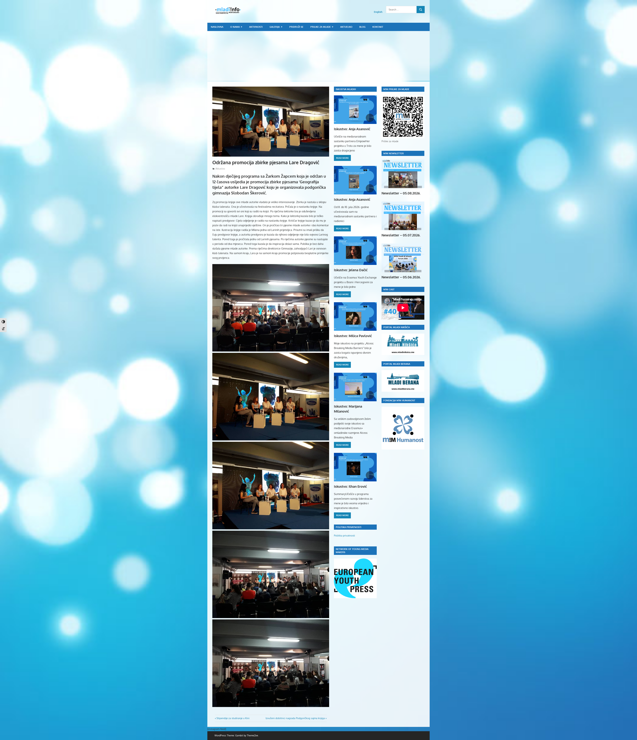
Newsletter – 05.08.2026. (401, 193)
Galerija (275, 26)
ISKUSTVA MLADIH (346, 89)
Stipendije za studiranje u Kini (232, 718)
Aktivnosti (256, 26)
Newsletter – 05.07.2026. (401, 235)
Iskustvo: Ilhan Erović (350, 486)
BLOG (362, 26)
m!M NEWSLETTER (393, 153)
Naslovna (217, 26)
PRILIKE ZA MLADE (320, 26)
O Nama (235, 26)
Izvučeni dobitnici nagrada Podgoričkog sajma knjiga (295, 718)
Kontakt (377, 26)
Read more (342, 158)
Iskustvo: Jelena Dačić (351, 270)
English (378, 11)
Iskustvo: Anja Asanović (352, 129)
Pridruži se (296, 26)
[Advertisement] (318, 56)
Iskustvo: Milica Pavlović (353, 336)
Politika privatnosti (344, 535)
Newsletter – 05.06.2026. (401, 277)
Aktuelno (346, 26)
